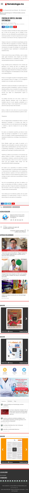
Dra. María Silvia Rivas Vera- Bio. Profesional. (13, 425)
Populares (3, 401)
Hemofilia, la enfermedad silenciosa (11, 429)
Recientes (10, 401)
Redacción (5, 23)
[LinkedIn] (15, 488)
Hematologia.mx (8, 12)
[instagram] (17, 488)
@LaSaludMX (4, 472)
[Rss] (11, 488)
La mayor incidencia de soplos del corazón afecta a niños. (11, 227)
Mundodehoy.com (22, 485)
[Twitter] (14, 488)
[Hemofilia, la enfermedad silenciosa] (1, 429)
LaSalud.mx (7, 485)
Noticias (12, 24)
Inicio (2, 12)
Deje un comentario (20, 24)
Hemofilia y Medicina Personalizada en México (13, 10)
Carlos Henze (4, 489)
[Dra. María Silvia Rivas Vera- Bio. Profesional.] (1, 425)
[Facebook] (12, 488)
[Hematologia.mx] (14, 4)
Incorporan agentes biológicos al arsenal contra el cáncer (18, 231)
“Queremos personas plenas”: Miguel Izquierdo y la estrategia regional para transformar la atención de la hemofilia (14, 254)
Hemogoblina (16, 207)
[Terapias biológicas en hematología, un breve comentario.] (1, 404)
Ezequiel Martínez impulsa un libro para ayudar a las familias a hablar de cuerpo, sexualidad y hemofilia (14, 275)
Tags (15, 401)
